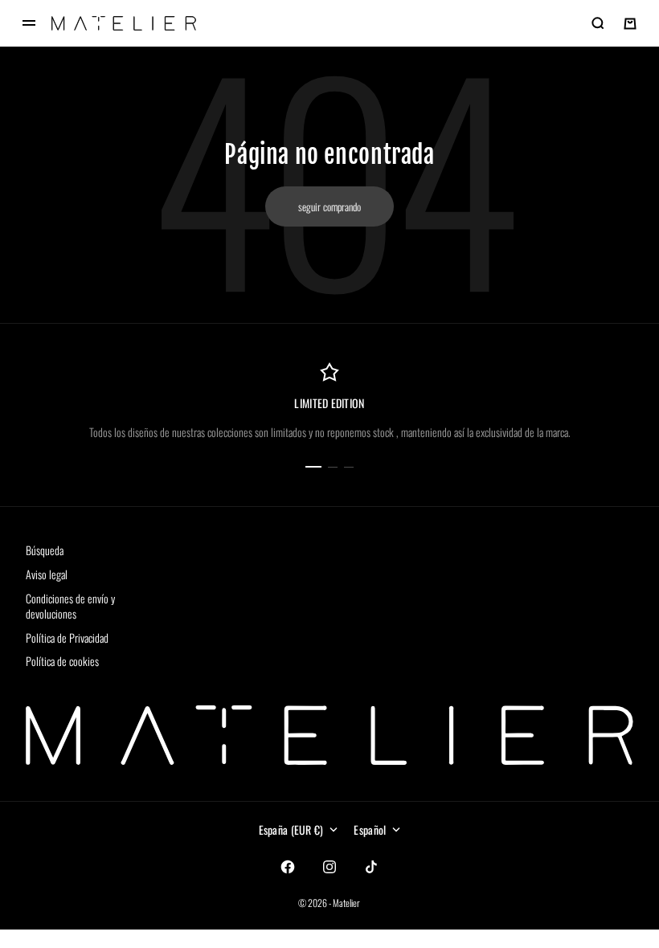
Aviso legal (47, 574)
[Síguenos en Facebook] (288, 867)
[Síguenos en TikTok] (371, 867)
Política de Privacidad (67, 637)
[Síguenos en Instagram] (329, 867)
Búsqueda (44, 549)
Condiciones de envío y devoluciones (70, 606)
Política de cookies (62, 660)
